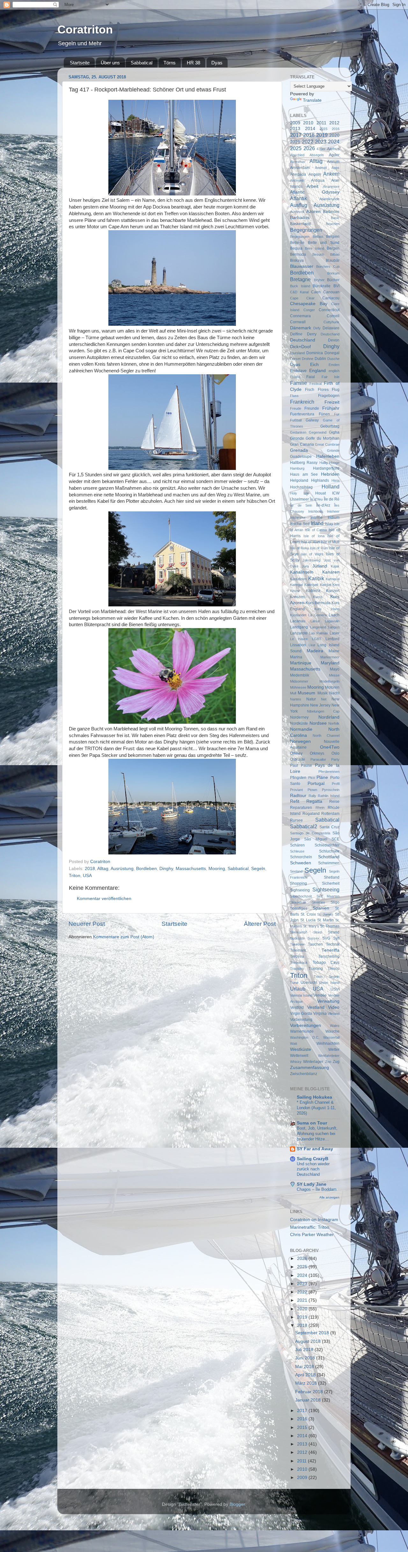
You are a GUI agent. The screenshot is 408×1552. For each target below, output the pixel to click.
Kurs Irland (327, 609)
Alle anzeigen (329, 1197)
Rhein (320, 807)
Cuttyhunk (331, 322)
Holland (330, 486)
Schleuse (297, 851)
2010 (308, 123)
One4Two (329, 747)
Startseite (80, 62)
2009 (295, 123)
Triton (74, 875)
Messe (334, 675)
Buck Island (300, 286)
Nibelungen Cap (323, 711)
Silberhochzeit (301, 896)
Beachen (332, 224)
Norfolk (333, 723)
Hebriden (330, 474)
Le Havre (299, 639)
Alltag (102, 868)
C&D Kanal (299, 292)
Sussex (313, 938)
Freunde (311, 408)
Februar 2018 (309, 1391)
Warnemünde (302, 1031)
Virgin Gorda (301, 1013)
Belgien (332, 236)
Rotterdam (330, 813)
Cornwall (298, 322)
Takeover (297, 944)
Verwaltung (328, 1001)
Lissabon (298, 645)
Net (323, 699)
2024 (333, 141)
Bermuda (298, 254)
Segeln (258, 868)
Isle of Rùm (319, 548)
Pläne (322, 777)
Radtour (298, 795)
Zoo (328, 1062)
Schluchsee (329, 851)
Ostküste (297, 759)
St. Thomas (329, 926)
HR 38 (193, 62)
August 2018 (308, 1341)
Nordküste (299, 723)
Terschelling (328, 956)
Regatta (314, 801)
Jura (305, 566)
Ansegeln (297, 180)
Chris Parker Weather (312, 1234)
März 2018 (306, 1383)
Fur (336, 414)
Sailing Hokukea (314, 1097)
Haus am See (304, 474)
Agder (334, 155)
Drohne (307, 359)
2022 (307, 141)
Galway (312, 420)
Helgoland (299, 480)
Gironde (297, 438)
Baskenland (300, 224)
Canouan (331, 292)
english (334, 371)
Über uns (110, 62)
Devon (333, 340)
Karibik (316, 578)
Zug (336, 1061)
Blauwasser (301, 266)
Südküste (297, 938)
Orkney (296, 753)
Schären (297, 845)
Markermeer (329, 657)
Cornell (333, 316)
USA (87, 875)
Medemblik (299, 675)
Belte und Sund (323, 242)
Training (316, 968)
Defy (317, 328)
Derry (312, 334)
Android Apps (327, 168)
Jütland (319, 566)
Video (333, 1007)
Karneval (332, 579)
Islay (329, 524)
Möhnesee (298, 687)
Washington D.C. (304, 1037)
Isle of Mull (330, 542)
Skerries (318, 902)
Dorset (295, 359)
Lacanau (297, 621)
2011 (321, 123)
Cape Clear (302, 298)
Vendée (320, 995)
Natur (311, 699)
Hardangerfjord (326, 468)
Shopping (298, 883)
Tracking (297, 968)
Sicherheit (330, 883)
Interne (316, 517)
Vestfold (297, 1007)
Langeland (318, 627)
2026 (309, 148)
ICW (335, 493)
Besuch (318, 254)
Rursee (296, 820)
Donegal (331, 353)
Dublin (320, 358)
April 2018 (306, 1375)
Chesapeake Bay (308, 303)
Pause (306, 765)
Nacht (334, 693)
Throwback (299, 962)
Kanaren (330, 572)
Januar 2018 (308, 1400)
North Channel (326, 735)
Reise (334, 801)
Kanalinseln (301, 572)
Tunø (294, 983)
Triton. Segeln (326, 976)
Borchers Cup (327, 266)
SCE (335, 839)
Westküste (300, 1049)
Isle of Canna (316, 530)
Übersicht (309, 982)
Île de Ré (331, 499)
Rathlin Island (328, 796)
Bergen (333, 248)
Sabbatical (141, 62)
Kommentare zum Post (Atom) (123, 936)
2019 (322, 135)
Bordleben (146, 868)
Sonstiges (298, 908)
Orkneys (317, 753)
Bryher (319, 280)
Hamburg (297, 468)
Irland (317, 523)
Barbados (300, 217)
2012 (334, 123)
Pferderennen (328, 771)
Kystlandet (298, 615)
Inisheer (333, 511)
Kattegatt (311, 585)
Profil (335, 784)
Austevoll (297, 212)
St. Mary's (311, 926)
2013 (295, 128)
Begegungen (300, 236)
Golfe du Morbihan (322, 438)
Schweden (300, 862)
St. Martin (325, 920)
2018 (90, 868)
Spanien (321, 908)
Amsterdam (300, 167)
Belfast (318, 236)
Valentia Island (301, 995)
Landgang (299, 627)
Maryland (330, 663)
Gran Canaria (302, 444)
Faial (310, 377)
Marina (296, 657)
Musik (322, 693)
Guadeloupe (301, 456)
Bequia (296, 248)
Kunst (317, 597)
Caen (316, 292)
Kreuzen (297, 597)
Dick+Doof (300, 346)
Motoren (332, 687)
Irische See (300, 524)
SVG (326, 938)
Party (335, 759)
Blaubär (332, 260)
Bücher (333, 280)
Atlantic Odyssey (314, 192)
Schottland (328, 856)
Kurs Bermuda (318, 603)
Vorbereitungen (305, 1025)
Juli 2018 (305, 1349)
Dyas (216, 62)
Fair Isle (330, 377)
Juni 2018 (305, 1358)
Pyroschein (330, 790)
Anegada (298, 174)
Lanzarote (299, 633)
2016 (335, 129)
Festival (316, 383)
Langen (333, 627)
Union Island (329, 983)
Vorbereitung (301, 1019)
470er (321, 149)
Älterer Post (260, 923)
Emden (334, 365)
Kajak (335, 566)
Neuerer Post (87, 923)
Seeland (296, 871)
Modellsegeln (329, 681)
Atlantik (298, 198)
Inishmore (297, 517)
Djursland (297, 353)
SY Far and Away (315, 1148)
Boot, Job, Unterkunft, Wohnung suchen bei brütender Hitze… (317, 1133)
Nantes (295, 699)
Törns (170, 62)
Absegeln (317, 155)
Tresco (333, 968)
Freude (295, 408)
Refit (294, 801)
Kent (335, 585)
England (317, 370)
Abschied (297, 155)
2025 (296, 148)
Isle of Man (310, 542)
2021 (295, 142)
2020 (334, 135)
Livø (312, 645)
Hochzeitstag (301, 487)
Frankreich (302, 402)
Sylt (336, 938)
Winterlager (313, 1061)
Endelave (298, 371)
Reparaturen (301, 807)
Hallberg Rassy (303, 462)
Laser (334, 633)
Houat (320, 493)
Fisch (309, 389)
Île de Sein (301, 505)
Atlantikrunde (329, 199)
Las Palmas (318, 633)
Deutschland (302, 340)
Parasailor (318, 759)
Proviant (296, 790)
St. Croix (308, 914)
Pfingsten (298, 777)
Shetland (331, 877)
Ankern (331, 174)
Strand (333, 932)
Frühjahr (330, 408)
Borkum (333, 273)
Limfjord (332, 639)
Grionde (333, 450)
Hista (335, 480)
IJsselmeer (299, 499)
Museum (306, 693)
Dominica (314, 353)
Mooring (216, 868)
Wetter (333, 1049)
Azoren (313, 211)
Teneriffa (330, 950)
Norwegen (300, 741)
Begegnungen (306, 230)
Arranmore (331, 186)
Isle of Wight (312, 554)
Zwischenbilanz (303, 1074)
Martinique (300, 663)
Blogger (237, 1504)
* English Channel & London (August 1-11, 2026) (316, 1107)
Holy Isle (299, 493)
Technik (332, 944)
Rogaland (311, 813)
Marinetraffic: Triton (309, 1227)
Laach (334, 615)
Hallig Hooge (329, 463)
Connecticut (329, 310)
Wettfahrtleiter (328, 1056)
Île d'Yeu (316, 499)
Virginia (320, 1013)
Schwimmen (328, 863)
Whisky (296, 1062)
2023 (320, 141)
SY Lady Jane (311, 1184)
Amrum (333, 161)
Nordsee (318, 723)
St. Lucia (308, 920)
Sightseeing (325, 889)
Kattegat (296, 585)
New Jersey (320, 705)
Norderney (299, 717)
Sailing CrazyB (312, 1158)
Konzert (332, 591)
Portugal (316, 783)
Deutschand (330, 334)
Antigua (317, 180)
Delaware (331, 328)
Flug (335, 389)
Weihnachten (328, 1043)
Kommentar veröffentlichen (104, 898)
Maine (334, 651)
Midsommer (299, 681)
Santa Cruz (329, 827)
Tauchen (315, 944)
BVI (336, 286)
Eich (314, 364)
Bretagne (300, 279)
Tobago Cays (326, 962)
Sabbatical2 (303, 826)
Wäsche (332, 1031)
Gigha (334, 432)
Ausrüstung (122, 868)
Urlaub (297, 989)
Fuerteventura (302, 414)
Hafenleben (327, 456)
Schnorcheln (301, 857)
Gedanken (298, 432)
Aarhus (333, 149)
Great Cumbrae (327, 444)
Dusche (333, 359)
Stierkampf (298, 932)
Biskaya (297, 260)
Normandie (301, 729)
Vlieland (333, 1013)
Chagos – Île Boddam (317, 1189)
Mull (293, 693)
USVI (335, 989)
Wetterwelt (299, 1055)
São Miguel (315, 839)
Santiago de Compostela (310, 833)
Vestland (315, 1007)
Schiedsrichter (327, 845)
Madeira (315, 650)
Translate (312, 100)
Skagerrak (298, 902)
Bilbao (334, 254)
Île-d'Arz (323, 505)
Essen (295, 377)
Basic (335, 218)
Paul (294, 765)
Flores (323, 389)
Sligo (335, 902)
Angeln (315, 174)
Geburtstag (329, 426)
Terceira (297, 956)
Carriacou (330, 298)
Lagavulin (332, 621)
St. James (325, 914)
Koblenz (313, 591)
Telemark (298, 950)
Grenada (299, 450)
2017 (296, 135)
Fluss (294, 396)
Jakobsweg (311, 560)
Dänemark (300, 328)
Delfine (296, 334)
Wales (334, 1026)
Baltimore (331, 211)
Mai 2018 (305, 1366)
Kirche (295, 591)
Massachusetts (191, 868)
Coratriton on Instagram (314, 1219)
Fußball (296, 420)
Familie (298, 383)
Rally (312, 796)
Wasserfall (331, 1037)
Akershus (297, 162)
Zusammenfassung (309, 1067)
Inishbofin (315, 511)
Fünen (324, 414)
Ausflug (298, 205)
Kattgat (325, 585)
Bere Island (314, 248)
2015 (323, 129)
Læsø (315, 621)
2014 (310, 128)
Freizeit (331, 402)
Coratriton (85, 29)
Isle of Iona (313, 536)
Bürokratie (322, 286)
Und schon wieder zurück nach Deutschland (313, 1169)
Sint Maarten (328, 896)
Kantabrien (298, 579)
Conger (309, 310)
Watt (293, 1043)
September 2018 (312, 1332)
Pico (311, 778)
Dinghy (166, 868)
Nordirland (328, 717)
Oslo (335, 753)
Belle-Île (297, 242)
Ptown (312, 790)
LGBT (316, 639)
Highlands (320, 480)
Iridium (333, 517)
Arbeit (312, 186)
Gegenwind (317, 432)
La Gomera (317, 615)
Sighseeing (300, 890)
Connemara (300, 316)
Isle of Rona (299, 548)
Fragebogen (328, 395)
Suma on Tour (312, 1123)
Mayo (334, 669)
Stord (317, 932)
